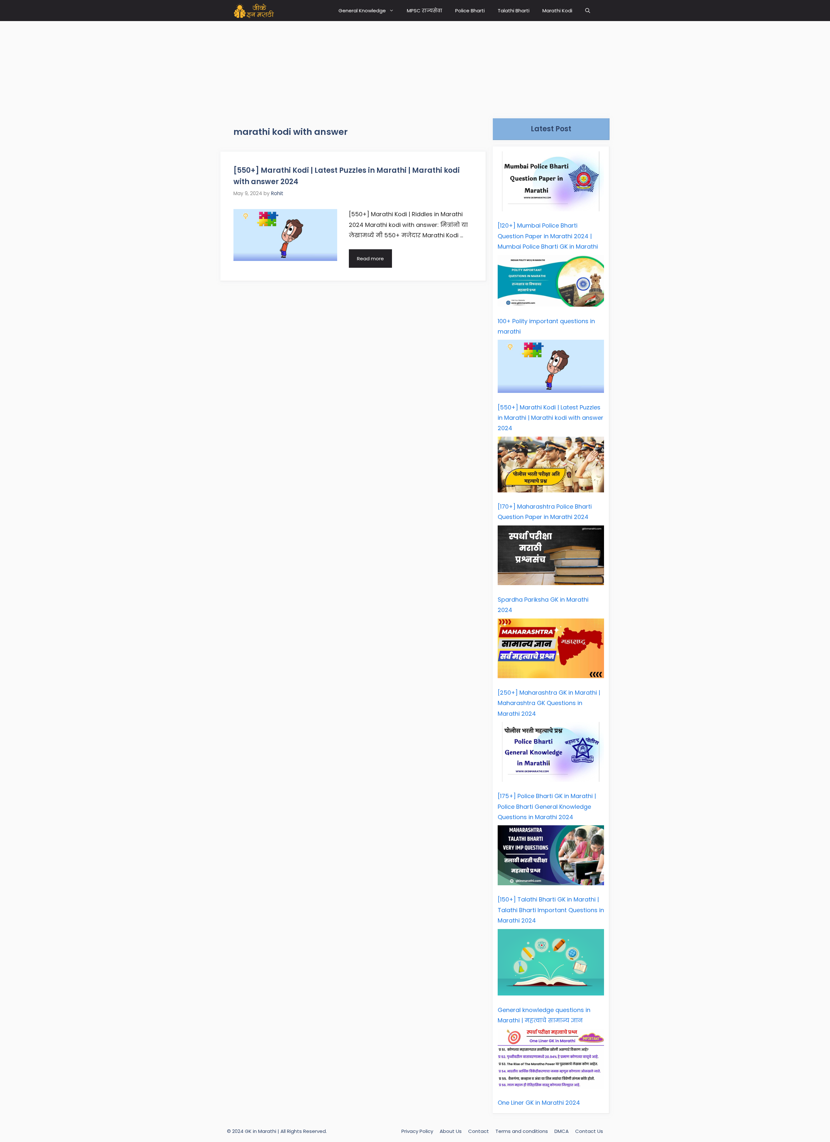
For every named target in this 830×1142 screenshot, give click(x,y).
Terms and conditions (521, 1131)
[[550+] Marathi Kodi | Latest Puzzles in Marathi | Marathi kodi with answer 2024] (551, 368)
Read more (370, 258)
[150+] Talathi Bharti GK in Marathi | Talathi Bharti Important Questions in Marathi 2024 (551, 909)
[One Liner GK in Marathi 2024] (551, 1060)
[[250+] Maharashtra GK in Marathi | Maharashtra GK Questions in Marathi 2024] (551, 650)
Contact (478, 1131)
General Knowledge (362, 10)
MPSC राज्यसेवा (424, 10)
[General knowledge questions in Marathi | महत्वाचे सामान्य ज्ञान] (551, 964)
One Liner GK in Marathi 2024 (539, 1103)
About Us (451, 1131)
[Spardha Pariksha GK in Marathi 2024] (551, 557)
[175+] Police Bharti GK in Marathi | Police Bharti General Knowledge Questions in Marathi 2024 (547, 806)
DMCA (561, 1131)
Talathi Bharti (513, 10)
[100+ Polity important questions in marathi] (551, 282)
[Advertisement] (415, 66)
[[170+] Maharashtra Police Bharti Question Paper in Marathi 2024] (551, 466)
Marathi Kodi (557, 10)
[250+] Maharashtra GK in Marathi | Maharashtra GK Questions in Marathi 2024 (549, 703)
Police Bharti (470, 10)
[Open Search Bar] (588, 10)
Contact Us (589, 1131)
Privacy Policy (417, 1131)
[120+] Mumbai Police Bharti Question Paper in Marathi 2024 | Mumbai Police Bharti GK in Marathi (548, 236)
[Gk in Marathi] (257, 10)
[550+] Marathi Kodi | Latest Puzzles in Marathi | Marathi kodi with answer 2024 (550, 417)
